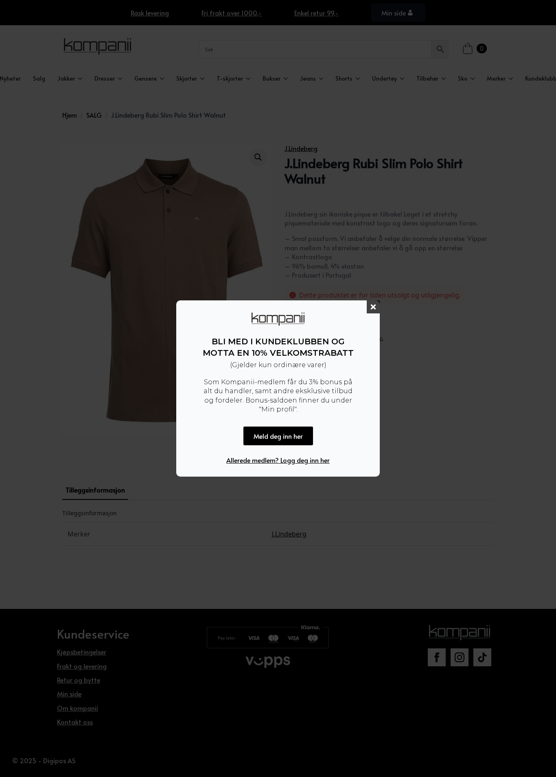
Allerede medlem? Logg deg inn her (278, 459)
